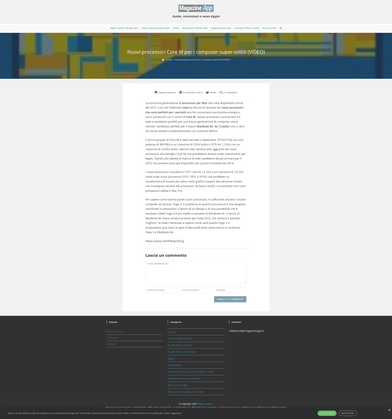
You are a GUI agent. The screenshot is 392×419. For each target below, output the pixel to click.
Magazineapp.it (205, 403)
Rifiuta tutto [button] (347, 413)
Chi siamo (112, 337)
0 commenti (230, 92)
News (213, 92)
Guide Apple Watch (180, 338)
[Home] (163, 59)
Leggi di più (176, 413)
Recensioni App (178, 385)
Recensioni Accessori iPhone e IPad (190, 372)
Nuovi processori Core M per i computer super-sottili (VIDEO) (202, 59)
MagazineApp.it (167, 92)
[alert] (196, 413)
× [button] (389, 410)
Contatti (111, 344)
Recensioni (175, 365)
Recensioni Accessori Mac (184, 378)
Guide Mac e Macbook (182, 352)
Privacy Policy (114, 331)
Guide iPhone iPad (180, 345)
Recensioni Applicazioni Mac (186, 392)
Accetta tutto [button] (327, 413)
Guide (171, 332)
